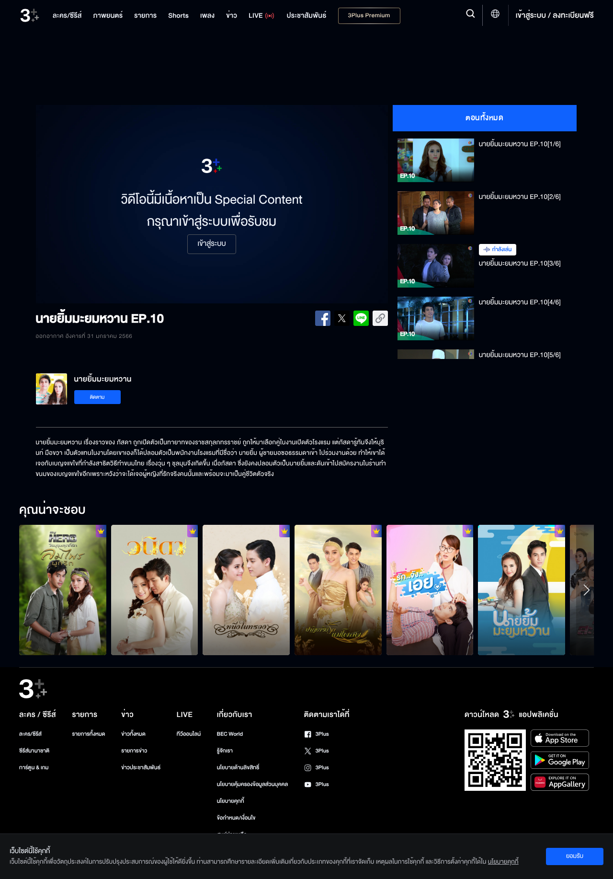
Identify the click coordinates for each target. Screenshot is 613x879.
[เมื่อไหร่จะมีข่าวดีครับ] (154, 590)
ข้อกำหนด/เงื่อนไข (236, 817)
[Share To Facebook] (322, 318)
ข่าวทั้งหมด (133, 734)
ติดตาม (97, 397)
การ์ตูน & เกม (34, 767)
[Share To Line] (361, 318)
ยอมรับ (574, 856)
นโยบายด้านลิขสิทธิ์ (238, 767)
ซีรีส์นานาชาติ (34, 750)
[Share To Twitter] (342, 318)
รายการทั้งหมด (88, 734)
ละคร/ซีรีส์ (30, 734)
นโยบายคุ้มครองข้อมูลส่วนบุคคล (252, 784)
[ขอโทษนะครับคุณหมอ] (430, 590)
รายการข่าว (134, 750)
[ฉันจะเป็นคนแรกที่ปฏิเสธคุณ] (246, 590)
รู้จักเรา (225, 750)
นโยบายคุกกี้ (230, 801)
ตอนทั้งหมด (484, 118)
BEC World (230, 734)
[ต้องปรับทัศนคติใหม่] (62, 590)
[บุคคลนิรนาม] (521, 590)
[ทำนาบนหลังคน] (338, 590)
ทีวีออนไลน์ (189, 734)
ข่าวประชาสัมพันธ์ (140, 767)
